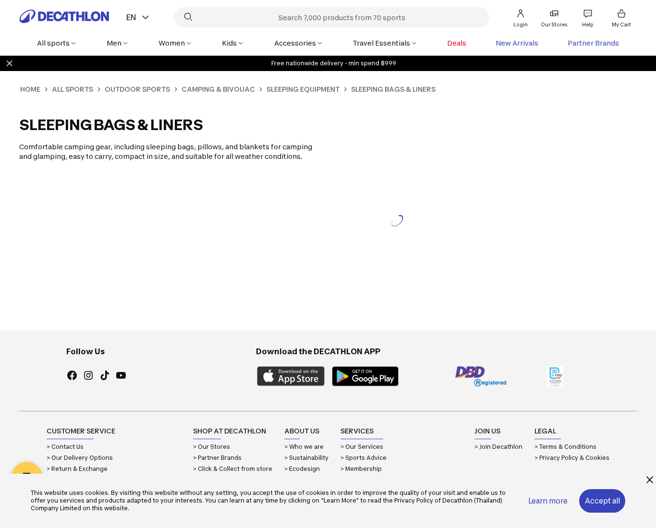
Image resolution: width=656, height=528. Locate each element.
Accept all (602, 500)
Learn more (548, 500)
